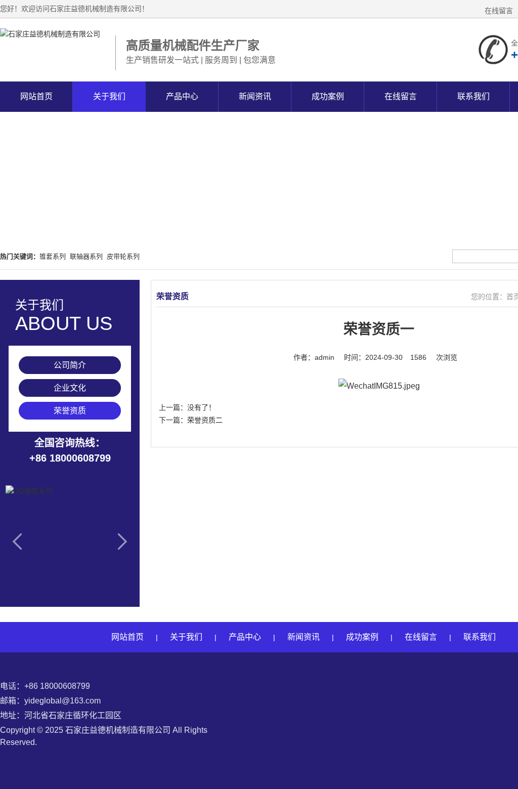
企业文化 (70, 388)
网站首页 (36, 96)
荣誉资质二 (205, 420)
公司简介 (70, 365)
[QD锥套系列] (70, 543)
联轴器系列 (86, 256)
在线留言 (499, 11)
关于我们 (109, 96)
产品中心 (182, 96)
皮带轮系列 (123, 256)
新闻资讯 (255, 96)
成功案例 (328, 96)
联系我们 (473, 96)
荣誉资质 (70, 410)
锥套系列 (52, 256)
